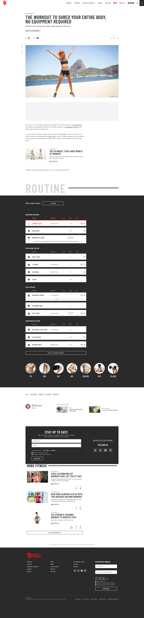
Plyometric (55, 394)
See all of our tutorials (56, 353)
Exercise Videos (54, 566)
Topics (52, 561)
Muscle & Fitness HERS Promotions (42, 454)
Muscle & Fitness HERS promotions (106, 583)
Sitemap (76, 566)
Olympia (131, 3)
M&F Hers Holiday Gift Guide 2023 (75, 410)
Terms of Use (85, 599)
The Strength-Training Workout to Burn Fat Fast (63, 516)
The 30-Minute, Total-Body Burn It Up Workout (66, 152)
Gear (70, 407)
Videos (52, 564)
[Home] (5, 5)
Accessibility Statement (112, 599)
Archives (76, 564)
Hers (122, 3)
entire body (51, 136)
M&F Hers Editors (37, 406)
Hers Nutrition (105, 408)
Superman (35, 272)
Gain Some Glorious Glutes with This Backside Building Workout (66, 495)
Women (50, 450)
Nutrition (77, 3)
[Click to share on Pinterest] (117, 38)
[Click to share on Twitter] (114, 38)
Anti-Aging (108, 3)
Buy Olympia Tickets (79, 561)
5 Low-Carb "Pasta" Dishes (110, 410)
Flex (115, 3)
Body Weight (34, 394)
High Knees (36, 231)
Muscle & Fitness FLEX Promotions (106, 584)
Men (55, 450)
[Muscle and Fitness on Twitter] (100, 450)
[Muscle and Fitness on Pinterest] (110, 450)
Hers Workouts (30, 13)
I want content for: (36, 450)
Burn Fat (41, 394)
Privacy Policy (94, 599)
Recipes (29, 571)
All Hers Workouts (55, 532)
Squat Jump (36, 257)
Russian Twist (37, 345)
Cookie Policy (102, 599)
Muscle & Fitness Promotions (40, 452)
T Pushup (35, 264)
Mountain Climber (38, 295)
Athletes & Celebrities (89, 3)
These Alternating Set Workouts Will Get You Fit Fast (66, 475)
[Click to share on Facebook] (110, 38)
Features (100, 3)
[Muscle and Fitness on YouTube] (105, 450)
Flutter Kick (36, 337)
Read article (54, 161)
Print (54, 203)
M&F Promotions (101, 581)
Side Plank (35, 313)
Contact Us (78, 599)
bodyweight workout (71, 127)
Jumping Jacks (37, 224)
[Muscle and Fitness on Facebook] (95, 450)
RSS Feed (52, 571)
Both (45, 450)
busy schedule (77, 125)
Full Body (48, 394)
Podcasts (52, 569)
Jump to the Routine (32, 30)
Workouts (68, 3)
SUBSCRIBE (37, 458)
